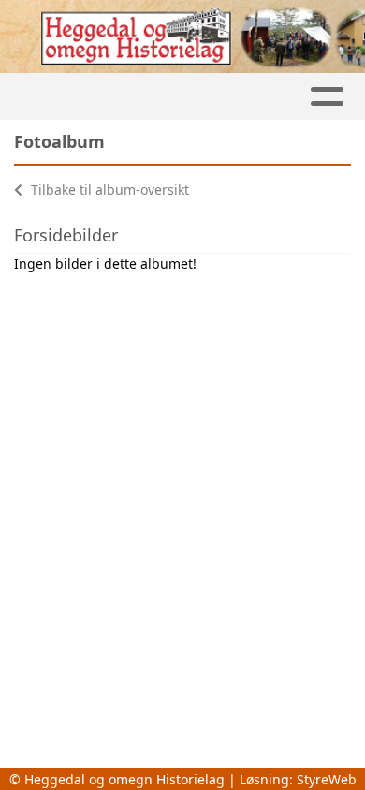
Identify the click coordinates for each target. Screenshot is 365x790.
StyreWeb (327, 779)
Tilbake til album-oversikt (108, 189)
